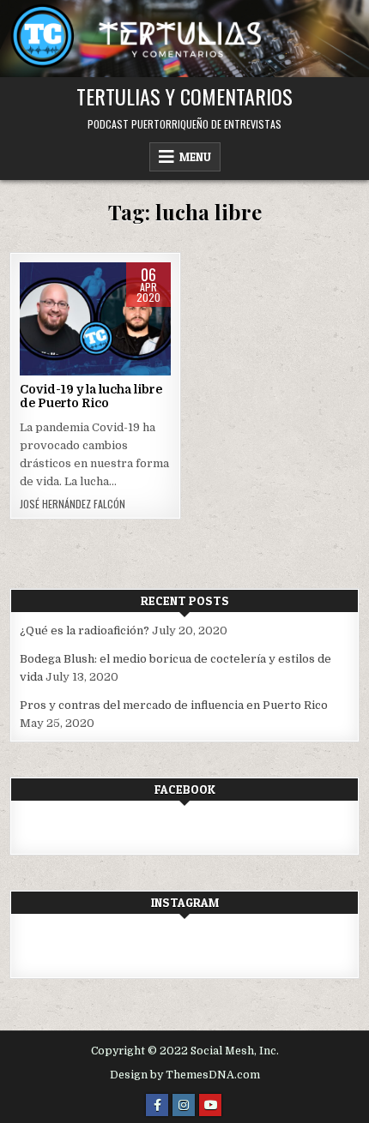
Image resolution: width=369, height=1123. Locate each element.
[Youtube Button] (210, 1105)
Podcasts (95, 316)
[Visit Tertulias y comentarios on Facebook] (31, 826)
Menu (195, 157)
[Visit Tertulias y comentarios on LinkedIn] (62, 945)
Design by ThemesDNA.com (185, 1075)
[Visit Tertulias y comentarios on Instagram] (31, 945)
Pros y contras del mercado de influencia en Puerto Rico (174, 705)
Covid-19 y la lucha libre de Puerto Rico (91, 396)
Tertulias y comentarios (184, 96)
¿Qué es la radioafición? (84, 630)
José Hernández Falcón (72, 504)
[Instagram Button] (183, 1105)
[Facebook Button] (157, 1105)
